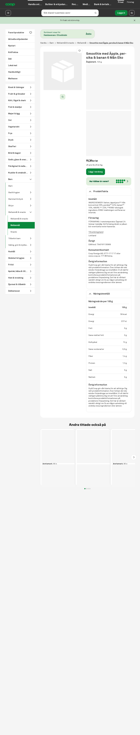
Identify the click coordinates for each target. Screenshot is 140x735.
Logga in (121, 13)
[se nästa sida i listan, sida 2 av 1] (133, 457)
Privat (121, 2)
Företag (130, 2)
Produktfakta (100, 191)
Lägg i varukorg (95, 172)
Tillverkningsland (95, 232)
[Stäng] (134, 20)
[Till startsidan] (10, 4)
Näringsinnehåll (101, 293)
